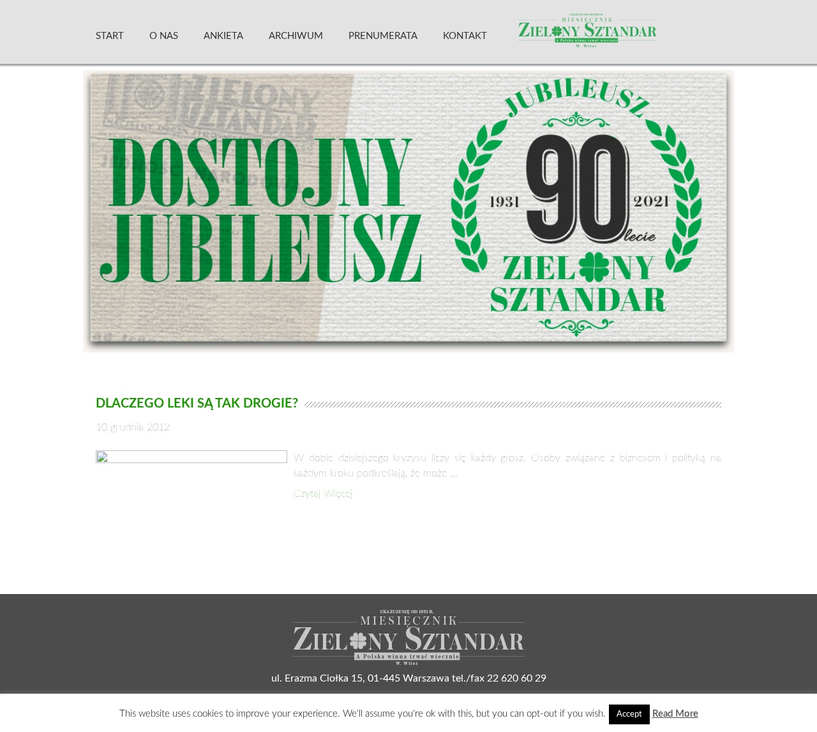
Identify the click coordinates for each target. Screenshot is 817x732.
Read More (675, 714)
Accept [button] (629, 714)
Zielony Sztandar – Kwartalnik (618, 35)
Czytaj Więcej (323, 494)
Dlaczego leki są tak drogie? (197, 403)
